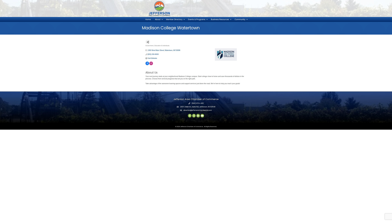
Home (148, 19)
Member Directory (174, 19)
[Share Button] (147, 42)
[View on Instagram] (151, 64)
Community (240, 19)
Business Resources (220, 19)
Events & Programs (196, 19)
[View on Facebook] (147, 64)
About (157, 19)
